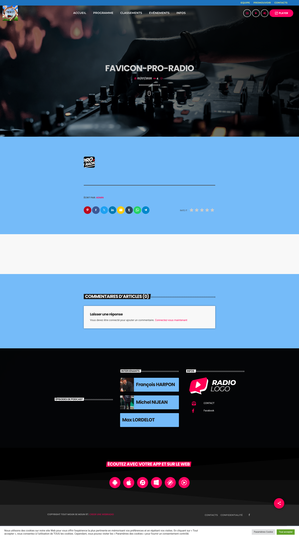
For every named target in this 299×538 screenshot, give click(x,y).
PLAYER (281, 13)
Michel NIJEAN (151, 402)
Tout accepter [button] (286, 532)
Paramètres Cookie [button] (263, 532)
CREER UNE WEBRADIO (101, 514)
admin (100, 197)
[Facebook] (292, 3)
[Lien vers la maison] (10, 13)
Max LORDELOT (138, 420)
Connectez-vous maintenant (171, 320)
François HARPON (155, 384)
